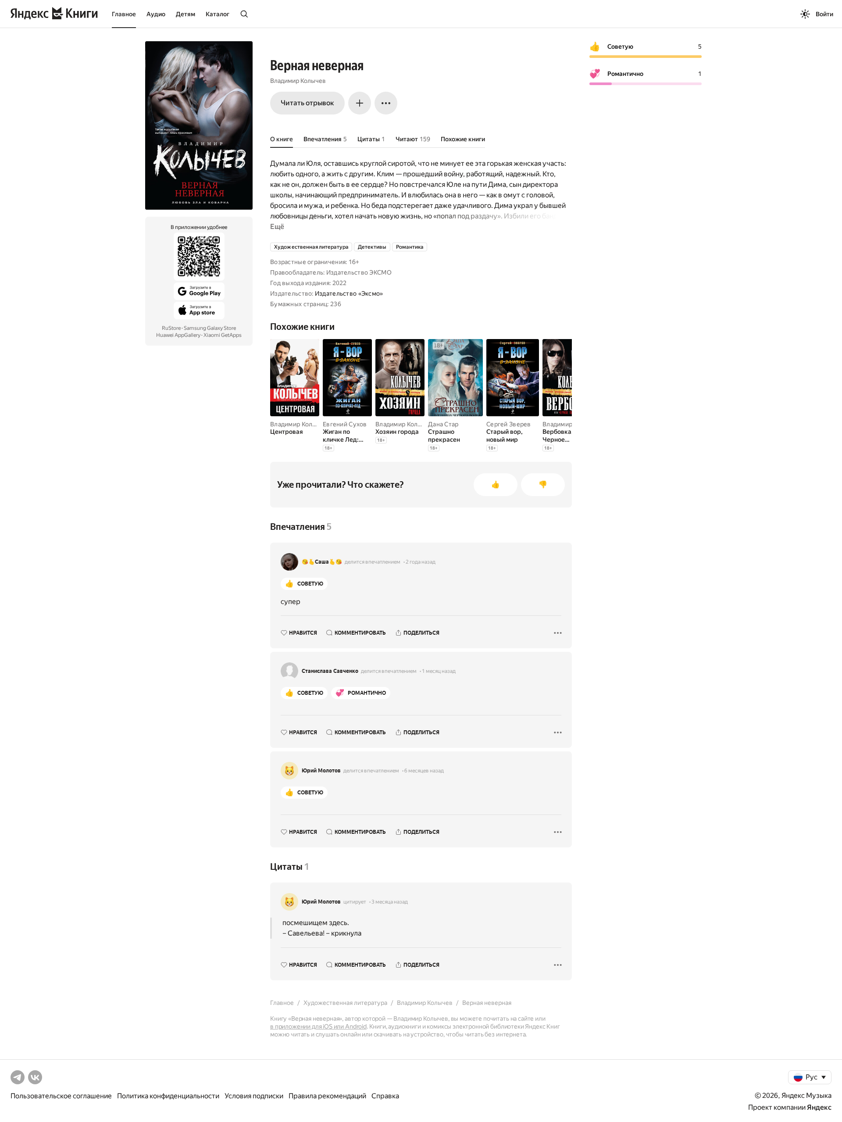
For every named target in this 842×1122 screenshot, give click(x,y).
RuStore (171, 328)
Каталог (217, 14)
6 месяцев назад (424, 771)
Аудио (155, 14)
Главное (124, 14)
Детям (185, 14)
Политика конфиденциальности (168, 1096)
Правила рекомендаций (327, 1096)
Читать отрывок (307, 103)
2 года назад (420, 562)
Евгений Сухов (345, 424)
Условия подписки (254, 1096)
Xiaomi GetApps (222, 335)
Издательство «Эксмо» (349, 293)
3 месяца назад (389, 902)
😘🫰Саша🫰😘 (322, 562)
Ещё (277, 226)
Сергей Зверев (508, 424)
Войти (824, 14)
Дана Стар (443, 424)
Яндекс (819, 1107)
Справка (385, 1096)
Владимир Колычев (298, 80)
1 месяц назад (439, 671)
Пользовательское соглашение (61, 1096)
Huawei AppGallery (178, 335)
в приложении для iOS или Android (318, 1026)
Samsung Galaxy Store (210, 328)
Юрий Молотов (321, 771)
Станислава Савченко (330, 671)
